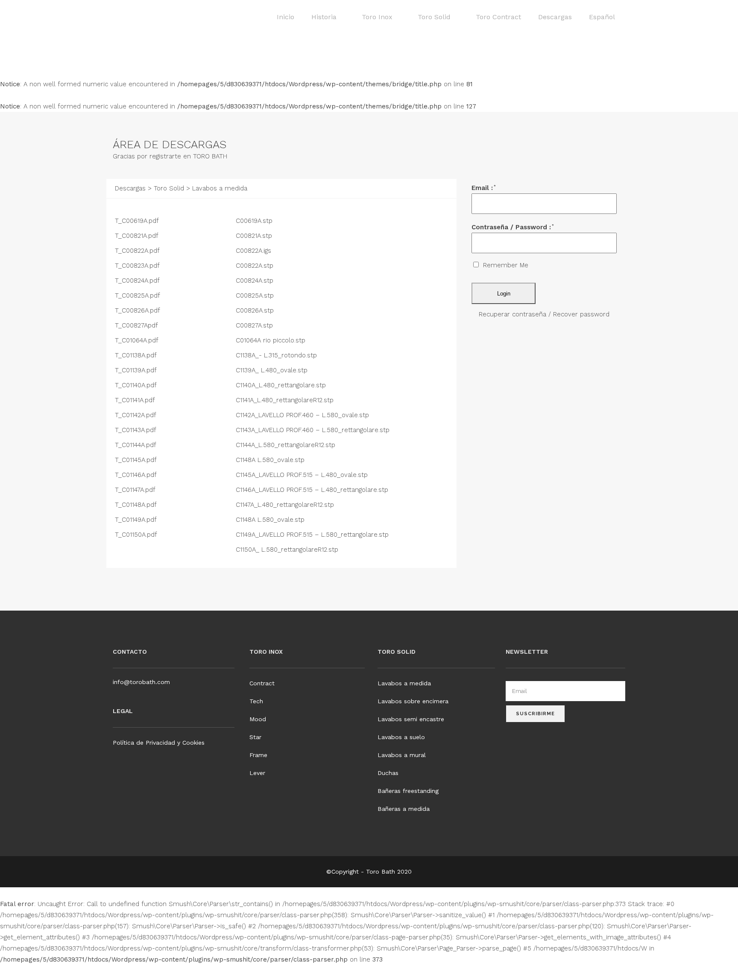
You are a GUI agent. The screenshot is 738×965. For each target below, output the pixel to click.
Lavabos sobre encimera (413, 701)
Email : (484, 188)
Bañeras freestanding (408, 790)
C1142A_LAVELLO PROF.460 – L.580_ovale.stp (303, 415)
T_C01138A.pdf (136, 355)
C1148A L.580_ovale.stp (271, 460)
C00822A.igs (254, 250)
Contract (262, 683)
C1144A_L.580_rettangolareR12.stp (286, 445)
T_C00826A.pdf (138, 310)
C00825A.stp (256, 295)
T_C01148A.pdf (136, 505)
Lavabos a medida (404, 683)
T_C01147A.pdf (136, 490)
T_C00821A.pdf (137, 236)
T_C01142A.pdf (136, 415)
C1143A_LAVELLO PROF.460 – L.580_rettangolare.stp (314, 430)
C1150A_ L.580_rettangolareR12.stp (288, 549)
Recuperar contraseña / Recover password (544, 314)
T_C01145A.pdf (136, 460)
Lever (257, 772)
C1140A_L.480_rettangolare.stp (282, 385)
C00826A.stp (256, 310)
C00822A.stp (255, 265)
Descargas (131, 188)
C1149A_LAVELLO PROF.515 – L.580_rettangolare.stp (313, 534)
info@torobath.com (141, 681)
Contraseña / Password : (513, 227)
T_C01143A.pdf (136, 430)
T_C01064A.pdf (137, 340)
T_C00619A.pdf (138, 221)
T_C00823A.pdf (138, 265)
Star (255, 737)
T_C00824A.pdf (138, 280)
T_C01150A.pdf (137, 534)
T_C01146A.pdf (136, 475)
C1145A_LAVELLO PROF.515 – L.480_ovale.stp (303, 475)
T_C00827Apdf (137, 325)
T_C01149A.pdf (136, 519)
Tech (256, 701)
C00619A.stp (255, 221)
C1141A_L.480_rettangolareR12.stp (286, 400)
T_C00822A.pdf (138, 250)
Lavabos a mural (402, 755)
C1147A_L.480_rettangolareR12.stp (286, 505)
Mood (257, 719)
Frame (258, 755)
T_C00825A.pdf (138, 295)
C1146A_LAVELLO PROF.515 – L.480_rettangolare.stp (313, 490)
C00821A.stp (255, 236)
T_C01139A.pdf (136, 370)
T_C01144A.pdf (136, 445)
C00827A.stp (255, 325)
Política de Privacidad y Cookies (159, 742)
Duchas (388, 772)
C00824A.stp (255, 280)
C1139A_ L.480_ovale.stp (273, 370)
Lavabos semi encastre (411, 719)
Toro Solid (169, 188)
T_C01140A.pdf (136, 385)
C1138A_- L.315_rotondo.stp (277, 355)
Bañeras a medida (404, 808)
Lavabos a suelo (401, 737)
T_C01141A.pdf (136, 400)
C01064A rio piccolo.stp (272, 340)
